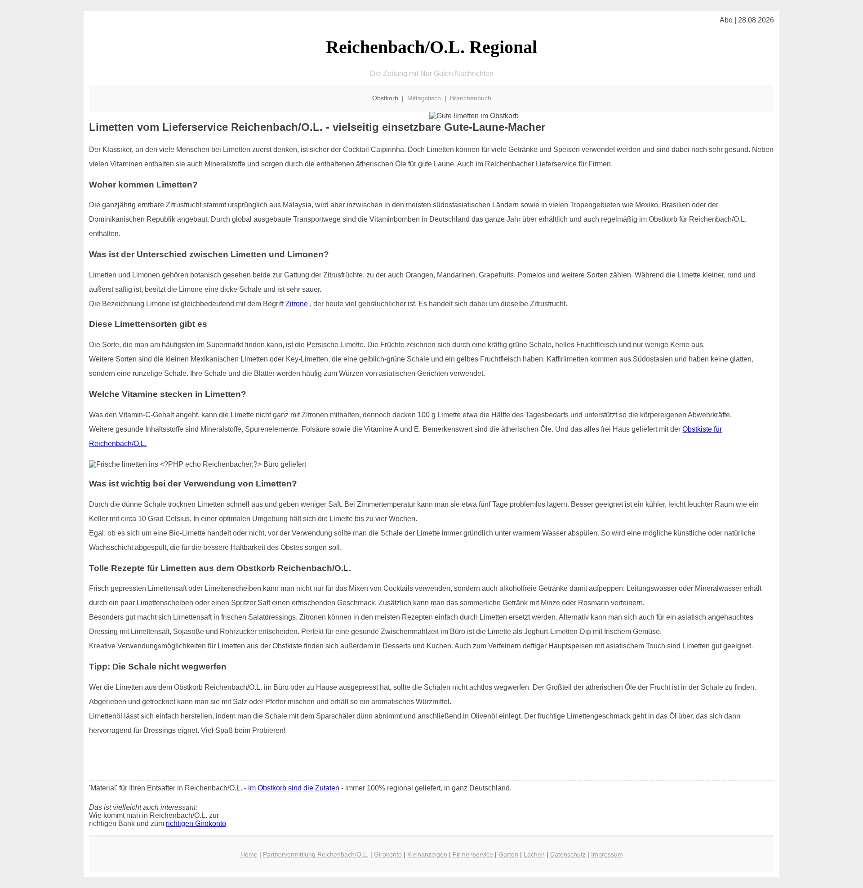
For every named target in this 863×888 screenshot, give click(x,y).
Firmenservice (473, 854)
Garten (508, 854)
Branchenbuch (470, 98)
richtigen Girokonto (196, 823)
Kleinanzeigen (427, 854)
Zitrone (296, 304)
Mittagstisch (424, 98)
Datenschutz (568, 854)
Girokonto (388, 854)
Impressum (607, 854)
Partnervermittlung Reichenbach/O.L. (316, 854)
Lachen (534, 854)
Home (249, 854)
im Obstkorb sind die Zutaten (293, 788)
